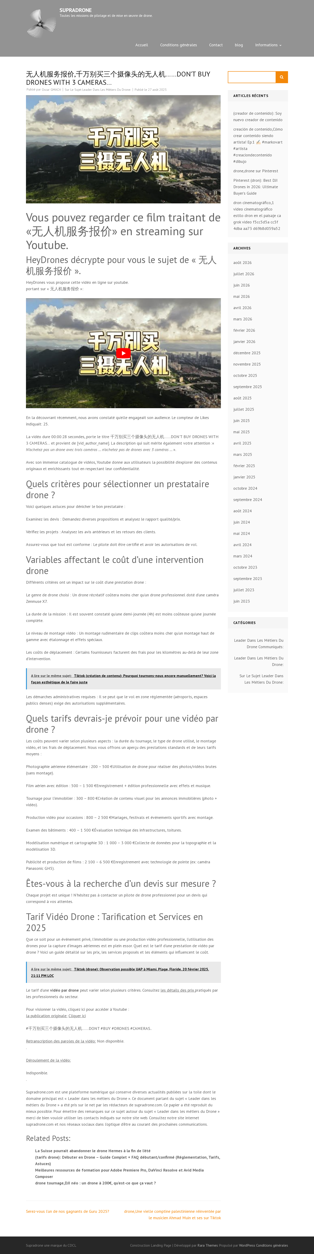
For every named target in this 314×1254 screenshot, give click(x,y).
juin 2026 (241, 285)
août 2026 (242, 262)
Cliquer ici (77, 1015)
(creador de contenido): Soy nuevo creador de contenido (258, 116)
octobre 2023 (245, 567)
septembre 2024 (247, 499)
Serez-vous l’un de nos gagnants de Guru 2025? (67, 1211)
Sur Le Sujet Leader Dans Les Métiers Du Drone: (98, 90)
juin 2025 (241, 420)
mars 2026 (242, 319)
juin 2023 (241, 601)
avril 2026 (242, 307)
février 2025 (244, 465)
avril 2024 (242, 544)
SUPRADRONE (76, 10)
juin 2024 (241, 522)
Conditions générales (178, 44)
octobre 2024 (245, 488)
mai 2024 (241, 533)
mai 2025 (241, 431)
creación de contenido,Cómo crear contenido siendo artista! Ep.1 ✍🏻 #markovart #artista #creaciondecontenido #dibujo (258, 145)
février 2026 (244, 330)
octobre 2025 (245, 375)
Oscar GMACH (51, 90)
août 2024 (242, 510)
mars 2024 (242, 556)
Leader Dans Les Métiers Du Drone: (258, 661)
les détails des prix (177, 990)
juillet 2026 (243, 273)
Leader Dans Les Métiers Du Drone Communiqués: (258, 643)
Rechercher (282, 77)
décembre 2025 (247, 352)
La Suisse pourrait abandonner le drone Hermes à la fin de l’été (93, 1150)
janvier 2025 (244, 477)
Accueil (141, 44)
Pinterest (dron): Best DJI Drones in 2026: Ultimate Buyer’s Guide (255, 187)
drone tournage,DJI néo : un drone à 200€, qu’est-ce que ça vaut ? (95, 1183)
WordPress (247, 1245)
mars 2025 (242, 454)
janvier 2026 (244, 341)
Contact (216, 44)
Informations (266, 44)
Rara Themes (208, 1245)
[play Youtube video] (123, 353)
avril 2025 (242, 443)
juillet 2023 (243, 589)
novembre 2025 (247, 364)
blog (239, 44)
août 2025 (242, 398)
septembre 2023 (247, 578)
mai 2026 (241, 296)
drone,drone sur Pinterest (255, 170)
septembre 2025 (247, 386)
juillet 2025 (243, 409)
